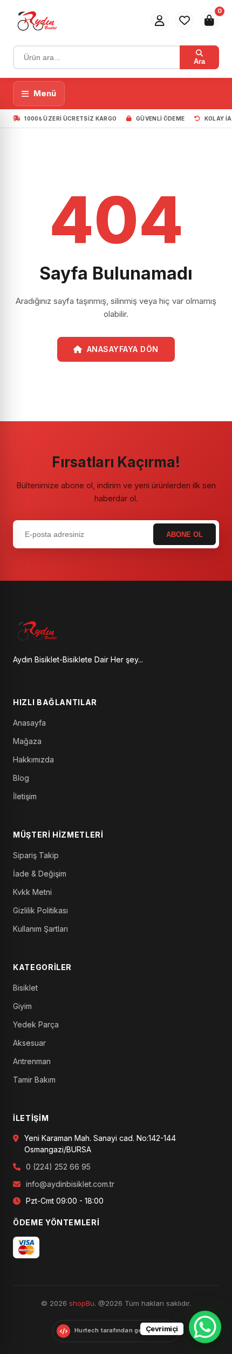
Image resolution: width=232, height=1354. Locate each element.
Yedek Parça (36, 1024)
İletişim (25, 796)
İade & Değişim (39, 873)
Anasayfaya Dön (123, 349)
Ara (199, 61)
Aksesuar (29, 1042)
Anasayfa (29, 722)
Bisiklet (25, 987)
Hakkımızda (33, 759)
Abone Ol (184, 534)
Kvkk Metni (32, 892)
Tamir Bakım (34, 1079)
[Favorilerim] (184, 20)
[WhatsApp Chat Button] (205, 1327)
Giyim (22, 1006)
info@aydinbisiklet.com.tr (70, 1184)
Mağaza (27, 741)
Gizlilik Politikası (40, 910)
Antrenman (32, 1061)
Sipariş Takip (36, 855)
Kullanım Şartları (40, 928)
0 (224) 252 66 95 (58, 1166)
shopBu (81, 1303)
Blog (21, 777)
